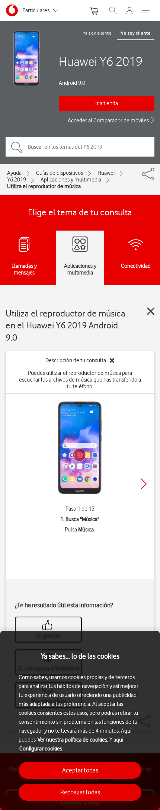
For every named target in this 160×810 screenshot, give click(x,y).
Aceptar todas (80, 770)
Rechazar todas (80, 792)
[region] (80, 720)
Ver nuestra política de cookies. (73, 739)
